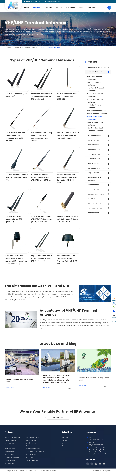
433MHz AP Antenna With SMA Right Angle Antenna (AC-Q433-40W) (67, 219)
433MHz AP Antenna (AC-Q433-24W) (16, 95)
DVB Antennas (93, 212)
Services (59, 7)
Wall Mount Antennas (96, 168)
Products (36, 7)
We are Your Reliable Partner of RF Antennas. (58, 412)
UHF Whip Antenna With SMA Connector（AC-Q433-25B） (67, 96)
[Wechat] (114, 311)
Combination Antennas (97, 67)
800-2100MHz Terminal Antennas (96, 123)
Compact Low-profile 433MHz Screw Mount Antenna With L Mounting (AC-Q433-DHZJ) (16, 259)
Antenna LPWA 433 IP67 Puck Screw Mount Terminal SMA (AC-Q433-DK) (67, 259)
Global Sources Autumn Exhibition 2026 (20, 380)
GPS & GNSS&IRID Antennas (94, 178)
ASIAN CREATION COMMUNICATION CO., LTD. (28, 471)
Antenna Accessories (96, 194)
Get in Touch (58, 417)
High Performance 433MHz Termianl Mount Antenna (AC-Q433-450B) (42, 258)
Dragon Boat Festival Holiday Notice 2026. (94, 379)
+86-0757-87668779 (33, 2)
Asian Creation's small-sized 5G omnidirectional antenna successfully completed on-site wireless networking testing (56, 379)
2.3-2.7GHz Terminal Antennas (95, 100)
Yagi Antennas (93, 173)
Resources (70, 7)
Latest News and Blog (58, 344)
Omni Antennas (94, 149)
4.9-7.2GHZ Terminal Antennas (96, 89)
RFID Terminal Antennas (97, 111)
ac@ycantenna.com (54, 2)
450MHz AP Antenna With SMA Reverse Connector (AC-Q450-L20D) (41, 96)
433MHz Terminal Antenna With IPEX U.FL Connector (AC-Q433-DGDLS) (42, 219)
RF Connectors (93, 189)
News (81, 7)
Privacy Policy (106, 471)
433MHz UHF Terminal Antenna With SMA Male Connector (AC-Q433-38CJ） (67, 178)
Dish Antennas (93, 140)
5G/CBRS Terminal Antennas (95, 78)
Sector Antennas (94, 159)
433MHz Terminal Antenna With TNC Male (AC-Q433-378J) (17, 177)
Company (48, 7)
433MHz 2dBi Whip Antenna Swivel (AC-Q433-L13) (14, 219)
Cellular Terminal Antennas (94, 106)
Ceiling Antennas (94, 203)
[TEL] (114, 307)
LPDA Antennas (93, 163)
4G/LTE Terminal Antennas (94, 83)
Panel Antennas (94, 154)
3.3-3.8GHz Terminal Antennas (95, 95)
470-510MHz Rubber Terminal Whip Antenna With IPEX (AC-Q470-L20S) (42, 177)
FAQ (63, 443)
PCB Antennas (93, 184)
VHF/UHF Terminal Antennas (50, 48)
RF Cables (91, 198)
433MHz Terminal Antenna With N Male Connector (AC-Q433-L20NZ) (68, 136)
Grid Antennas (93, 145)
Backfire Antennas (95, 208)
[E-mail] (114, 303)
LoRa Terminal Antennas (97, 114)
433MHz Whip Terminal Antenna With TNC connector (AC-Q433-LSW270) (15, 137)
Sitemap (96, 471)
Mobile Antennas (94, 135)
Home (26, 7)
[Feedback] (114, 315)
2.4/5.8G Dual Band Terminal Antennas (95, 129)
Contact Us (91, 7)
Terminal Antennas (30, 48)
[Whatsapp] (114, 298)
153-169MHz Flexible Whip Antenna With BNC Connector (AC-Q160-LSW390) (41, 137)
